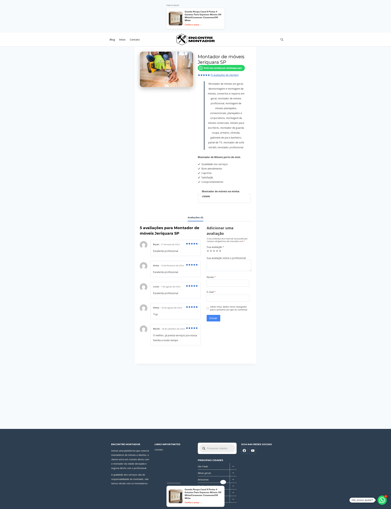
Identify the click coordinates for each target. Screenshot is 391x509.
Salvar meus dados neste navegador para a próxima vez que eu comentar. (229, 308)
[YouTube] (252, 450)
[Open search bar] (281, 39)
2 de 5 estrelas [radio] (211, 251)
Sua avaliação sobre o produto (229, 258)
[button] (382, 500)
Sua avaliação (215, 247)
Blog (112, 39)
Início (122, 39)
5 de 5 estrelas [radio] (220, 251)
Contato (135, 39)
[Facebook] (244, 450)
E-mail (211, 292)
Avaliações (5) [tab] (195, 217)
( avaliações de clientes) (225, 75)
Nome (211, 277)
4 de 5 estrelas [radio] (217, 251)
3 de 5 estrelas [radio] (214, 251)
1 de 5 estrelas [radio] (208, 251)
